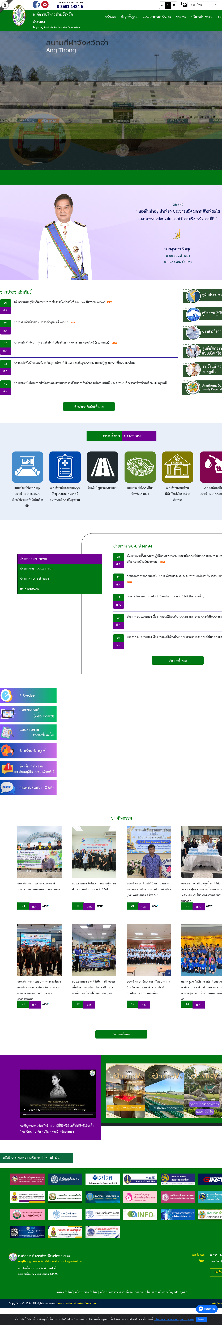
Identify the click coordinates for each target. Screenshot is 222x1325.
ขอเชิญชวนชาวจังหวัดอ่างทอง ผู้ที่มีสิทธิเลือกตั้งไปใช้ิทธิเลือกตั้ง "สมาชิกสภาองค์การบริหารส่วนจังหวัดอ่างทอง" (57, 1129)
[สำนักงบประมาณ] (65, 1179)
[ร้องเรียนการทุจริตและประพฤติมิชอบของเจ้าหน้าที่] (28, 769)
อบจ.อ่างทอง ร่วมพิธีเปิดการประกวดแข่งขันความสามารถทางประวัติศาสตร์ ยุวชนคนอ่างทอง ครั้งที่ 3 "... (149, 889)
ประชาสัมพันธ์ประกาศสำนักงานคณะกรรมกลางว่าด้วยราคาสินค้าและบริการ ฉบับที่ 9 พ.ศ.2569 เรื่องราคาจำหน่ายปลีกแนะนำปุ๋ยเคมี (90, 383)
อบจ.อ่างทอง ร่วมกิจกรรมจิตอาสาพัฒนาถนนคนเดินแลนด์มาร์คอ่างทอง (38, 886)
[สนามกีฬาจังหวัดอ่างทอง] (166, 1091)
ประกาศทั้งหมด (178, 661)
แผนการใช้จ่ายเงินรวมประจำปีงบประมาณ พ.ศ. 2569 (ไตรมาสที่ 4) (165, 596)
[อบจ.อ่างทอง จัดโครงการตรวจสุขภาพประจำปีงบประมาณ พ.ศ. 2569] (94, 852)
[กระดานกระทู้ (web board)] (28, 714)
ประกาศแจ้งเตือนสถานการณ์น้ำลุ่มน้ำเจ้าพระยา (41, 322)
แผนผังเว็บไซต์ (64, 1292)
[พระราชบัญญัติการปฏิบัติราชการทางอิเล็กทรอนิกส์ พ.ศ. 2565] (178, 1214)
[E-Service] (28, 695)
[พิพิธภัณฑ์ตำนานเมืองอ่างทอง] (127, 1091)
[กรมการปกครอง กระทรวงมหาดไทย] (178, 1179)
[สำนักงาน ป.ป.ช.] (65, 1232)
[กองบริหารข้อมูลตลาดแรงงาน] (27, 1179)
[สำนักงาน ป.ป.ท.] (103, 1232)
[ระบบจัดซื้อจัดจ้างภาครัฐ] (103, 1214)
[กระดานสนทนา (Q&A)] (28, 787)
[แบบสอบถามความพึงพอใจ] (28, 732)
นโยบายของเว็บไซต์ (86, 1292)
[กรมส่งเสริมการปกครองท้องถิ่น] (65, 1197)
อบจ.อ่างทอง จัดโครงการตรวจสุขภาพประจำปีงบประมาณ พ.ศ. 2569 (94, 886)
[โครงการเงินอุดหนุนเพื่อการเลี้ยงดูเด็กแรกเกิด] (140, 1197)
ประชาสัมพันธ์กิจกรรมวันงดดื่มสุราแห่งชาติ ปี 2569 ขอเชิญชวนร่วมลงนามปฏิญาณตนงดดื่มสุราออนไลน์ (74, 363)
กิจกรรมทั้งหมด (121, 1034)
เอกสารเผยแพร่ (29, 589)
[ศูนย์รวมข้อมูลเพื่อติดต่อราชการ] (140, 1214)
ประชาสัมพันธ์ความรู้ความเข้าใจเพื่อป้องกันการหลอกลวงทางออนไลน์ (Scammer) (61, 343)
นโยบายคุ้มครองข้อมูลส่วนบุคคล (174, 1319)
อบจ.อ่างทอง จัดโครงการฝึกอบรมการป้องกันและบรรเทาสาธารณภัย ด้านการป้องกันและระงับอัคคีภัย (148, 987)
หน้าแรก (110, 17)
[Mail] (45, 4)
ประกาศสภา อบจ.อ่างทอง (36, 569)
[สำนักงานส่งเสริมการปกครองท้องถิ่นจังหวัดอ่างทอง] (27, 1214)
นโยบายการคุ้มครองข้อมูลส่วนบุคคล (166, 1292)
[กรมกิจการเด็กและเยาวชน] (178, 1197)
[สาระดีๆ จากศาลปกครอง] (140, 1179)
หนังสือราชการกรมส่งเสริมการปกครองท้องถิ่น (31, 1158)
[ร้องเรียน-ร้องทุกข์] (28, 750)
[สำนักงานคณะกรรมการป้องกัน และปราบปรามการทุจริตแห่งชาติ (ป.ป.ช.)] (27, 1197)
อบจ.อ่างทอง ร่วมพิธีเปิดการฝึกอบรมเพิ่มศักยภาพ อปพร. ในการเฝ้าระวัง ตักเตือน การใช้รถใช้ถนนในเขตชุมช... (93, 987)
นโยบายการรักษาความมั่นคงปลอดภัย (121, 1292)
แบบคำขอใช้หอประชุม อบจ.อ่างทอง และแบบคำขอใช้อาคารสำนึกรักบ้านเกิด (27, 497)
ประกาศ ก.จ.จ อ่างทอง (34, 579)
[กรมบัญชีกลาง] (65, 1214)
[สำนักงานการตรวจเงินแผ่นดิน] (103, 1197)
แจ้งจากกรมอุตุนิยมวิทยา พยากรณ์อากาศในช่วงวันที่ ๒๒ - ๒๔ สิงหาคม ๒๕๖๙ (59, 302)
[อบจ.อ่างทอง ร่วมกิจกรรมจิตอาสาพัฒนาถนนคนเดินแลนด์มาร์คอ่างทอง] (39, 852)
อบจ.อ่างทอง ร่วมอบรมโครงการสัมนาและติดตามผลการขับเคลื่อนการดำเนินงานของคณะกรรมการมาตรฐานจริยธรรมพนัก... (39, 990)
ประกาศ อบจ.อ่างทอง (33, 559)
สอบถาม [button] (209, 1309)
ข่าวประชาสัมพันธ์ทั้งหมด (89, 407)
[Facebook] (36, 4)
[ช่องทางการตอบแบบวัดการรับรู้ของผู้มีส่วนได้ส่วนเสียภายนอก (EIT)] (27, 1232)
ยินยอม (201, 1319)
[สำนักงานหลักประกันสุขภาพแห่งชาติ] (103, 1179)
